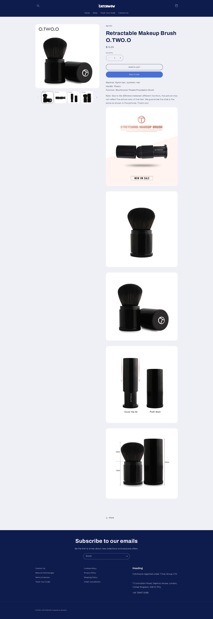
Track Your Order (42, 582)
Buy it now (134, 75)
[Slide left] (38, 97)
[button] (38, 5)
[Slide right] (96, 97)
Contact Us (40, 568)
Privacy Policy (90, 573)
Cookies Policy (90, 568)
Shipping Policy (90, 577)
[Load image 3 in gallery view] (74, 97)
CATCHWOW (46, 610)
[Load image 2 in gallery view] (61, 97)
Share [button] (111, 518)
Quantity (109, 53)
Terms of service (42, 577)
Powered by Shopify (59, 610)
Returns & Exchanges (44, 573)
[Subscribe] (127, 556)
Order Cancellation (92, 582)
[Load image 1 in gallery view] (47, 97)
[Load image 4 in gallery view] (87, 97)
